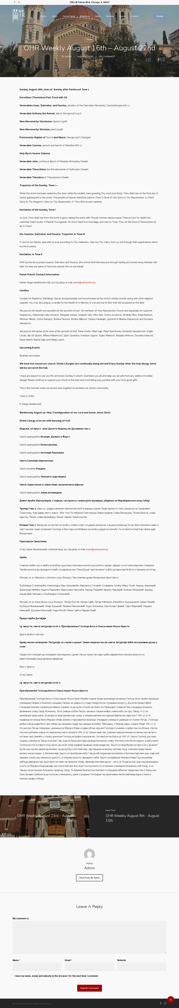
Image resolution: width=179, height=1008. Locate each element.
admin (68, 56)
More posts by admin (89, 878)
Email (68, 960)
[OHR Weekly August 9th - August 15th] (134, 816)
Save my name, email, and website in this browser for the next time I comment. (57, 976)
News (89, 39)
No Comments (107, 56)
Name (16, 960)
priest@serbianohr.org (84, 282)
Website (121, 960)
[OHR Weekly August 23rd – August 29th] (45, 816)
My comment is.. (21, 918)
